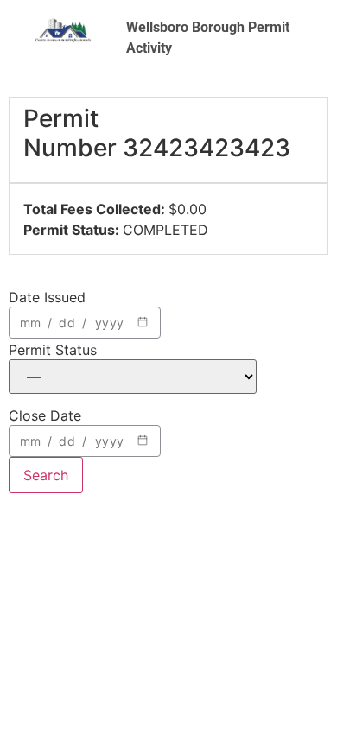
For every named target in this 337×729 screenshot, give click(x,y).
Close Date (45, 415)
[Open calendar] (142, 322)
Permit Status (53, 350)
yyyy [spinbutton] (109, 322)
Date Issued (47, 297)
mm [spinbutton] (30, 322)
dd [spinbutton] (66, 322)
